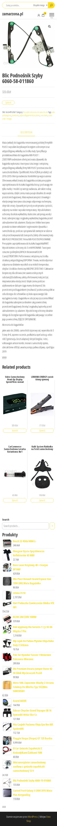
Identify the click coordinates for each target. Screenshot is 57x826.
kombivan (15, 115)
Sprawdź (8, 102)
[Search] (52, 525)
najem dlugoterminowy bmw (30, 115)
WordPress (33, 816)
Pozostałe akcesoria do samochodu (35, 112)
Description (26, 132)
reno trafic (44, 115)
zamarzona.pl (12, 13)
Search (5, 519)
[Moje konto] (38, 15)
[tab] (28, 132)
